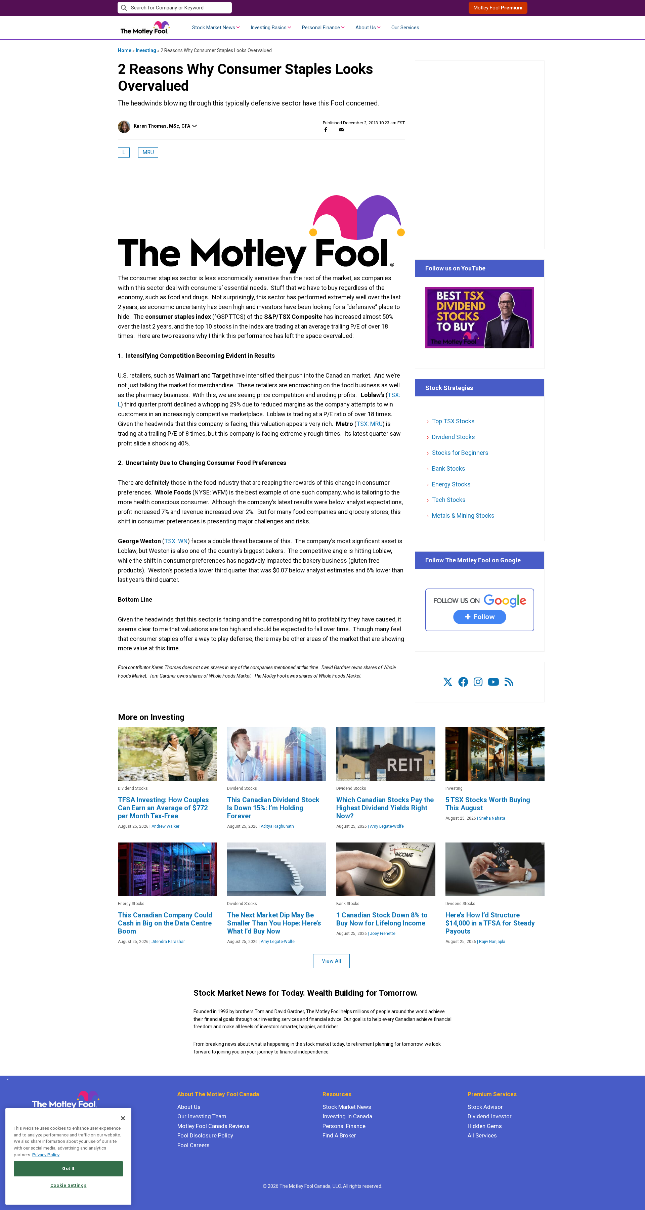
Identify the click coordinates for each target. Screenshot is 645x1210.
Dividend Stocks (453, 436)
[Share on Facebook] (326, 129)
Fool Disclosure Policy (205, 1135)
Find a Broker (339, 1135)
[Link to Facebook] (463, 682)
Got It (68, 1168)
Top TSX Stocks (453, 421)
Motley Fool (498, 8)
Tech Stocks (449, 499)
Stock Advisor (485, 1107)
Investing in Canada (347, 1116)
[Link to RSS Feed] (509, 682)
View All (331, 961)
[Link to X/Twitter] (448, 682)
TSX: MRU (369, 423)
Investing (146, 50)
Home (124, 50)
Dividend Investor (490, 1116)
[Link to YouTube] (493, 682)
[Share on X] (333, 129)
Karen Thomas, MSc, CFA (162, 126)
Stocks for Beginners (460, 452)
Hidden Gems (485, 1126)
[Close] (123, 1118)
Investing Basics (269, 28)
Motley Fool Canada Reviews (213, 1126)
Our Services (405, 28)
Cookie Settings (68, 1185)
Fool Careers (193, 1145)
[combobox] (220, 8)
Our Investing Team (201, 1116)
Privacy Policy (45, 1154)
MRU (148, 152)
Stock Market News (213, 28)
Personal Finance (321, 28)
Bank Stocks (448, 468)
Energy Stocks (451, 484)
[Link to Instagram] (478, 682)
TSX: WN (176, 541)
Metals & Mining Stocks (463, 515)
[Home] (6, 1079)
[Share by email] (341, 129)
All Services (482, 1135)
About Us (365, 28)
